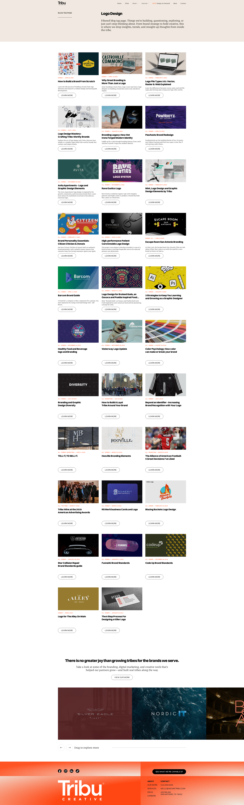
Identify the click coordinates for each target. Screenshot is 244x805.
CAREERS (151, 796)
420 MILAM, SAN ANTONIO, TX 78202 (171, 793)
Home (119, 3)
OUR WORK (152, 785)
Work (127, 3)
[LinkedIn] (71, 771)
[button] (135, 3)
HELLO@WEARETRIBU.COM (173, 788)
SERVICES (151, 788)
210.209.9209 (167, 785)
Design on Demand (161, 3)
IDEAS (150, 792)
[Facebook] (60, 771)
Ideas (175, 3)
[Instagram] (65, 771)
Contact (183, 3)
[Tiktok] (77, 771)
